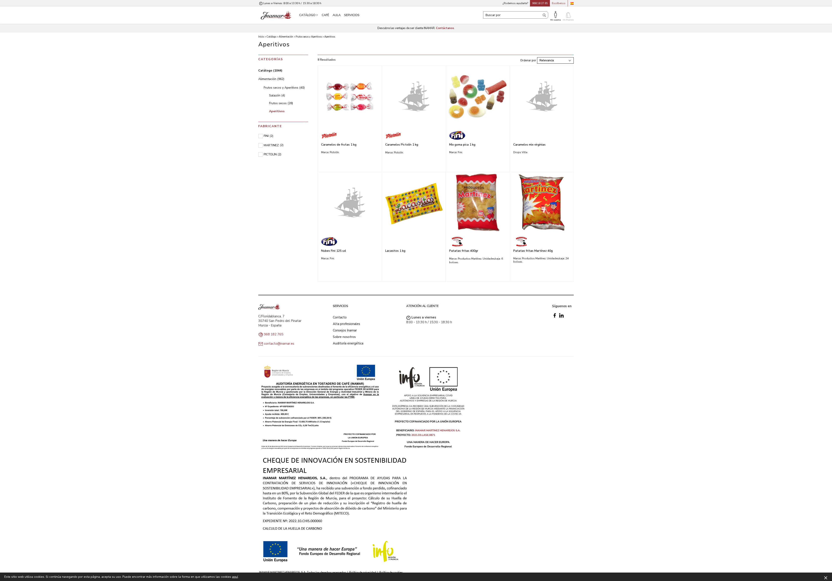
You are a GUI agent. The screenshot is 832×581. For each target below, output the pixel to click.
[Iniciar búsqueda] (544, 14)
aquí (235, 577)
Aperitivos (276, 111)
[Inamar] (276, 15)
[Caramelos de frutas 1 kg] (350, 96)
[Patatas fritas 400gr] (478, 202)
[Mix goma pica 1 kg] (478, 96)
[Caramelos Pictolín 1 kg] (414, 96)
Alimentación (271, 79)
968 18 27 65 (540, 3)
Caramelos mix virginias (529, 145)
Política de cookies (391, 572)
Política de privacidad (362, 572)
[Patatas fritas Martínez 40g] (542, 202)
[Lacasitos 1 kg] (414, 202)
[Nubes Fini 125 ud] (350, 202)
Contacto (340, 317)
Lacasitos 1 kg (395, 251)
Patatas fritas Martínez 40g (533, 251)
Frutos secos (281, 103)
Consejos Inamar (345, 330)
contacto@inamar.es (279, 343)
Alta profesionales (346, 324)
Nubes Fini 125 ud (333, 251)
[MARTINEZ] (478, 241)
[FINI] (477, 135)
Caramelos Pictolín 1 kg (401, 145)
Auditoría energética (348, 343)
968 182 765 (273, 334)
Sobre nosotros (344, 337)
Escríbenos (559, 3)
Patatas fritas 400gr (463, 251)
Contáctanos (445, 28)
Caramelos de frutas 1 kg (338, 145)
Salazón (277, 95)
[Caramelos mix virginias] (542, 96)
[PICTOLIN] (350, 135)
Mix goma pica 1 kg (462, 145)
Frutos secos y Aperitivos (284, 88)
